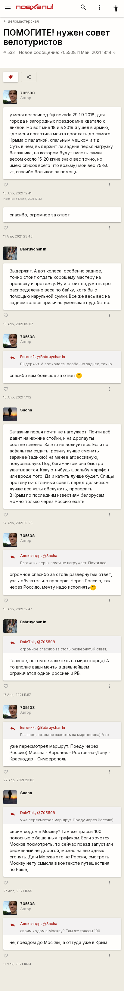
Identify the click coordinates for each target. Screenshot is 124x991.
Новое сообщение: (39, 52)
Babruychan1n (33, 249)
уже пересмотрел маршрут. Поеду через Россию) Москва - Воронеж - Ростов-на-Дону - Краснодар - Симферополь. (68, 817)
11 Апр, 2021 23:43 (18, 236)
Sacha (26, 410)
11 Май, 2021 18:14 (96, 52)
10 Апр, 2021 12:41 (17, 193)
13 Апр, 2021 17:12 (17, 397)
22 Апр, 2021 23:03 (18, 780)
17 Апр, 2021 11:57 (17, 695)
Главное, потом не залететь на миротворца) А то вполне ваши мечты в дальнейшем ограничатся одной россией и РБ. (64, 732)
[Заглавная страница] (34, 4)
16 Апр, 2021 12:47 (17, 609)
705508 (68, 52)
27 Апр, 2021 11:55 (17, 891)
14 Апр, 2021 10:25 (18, 523)
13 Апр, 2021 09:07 (18, 324)
